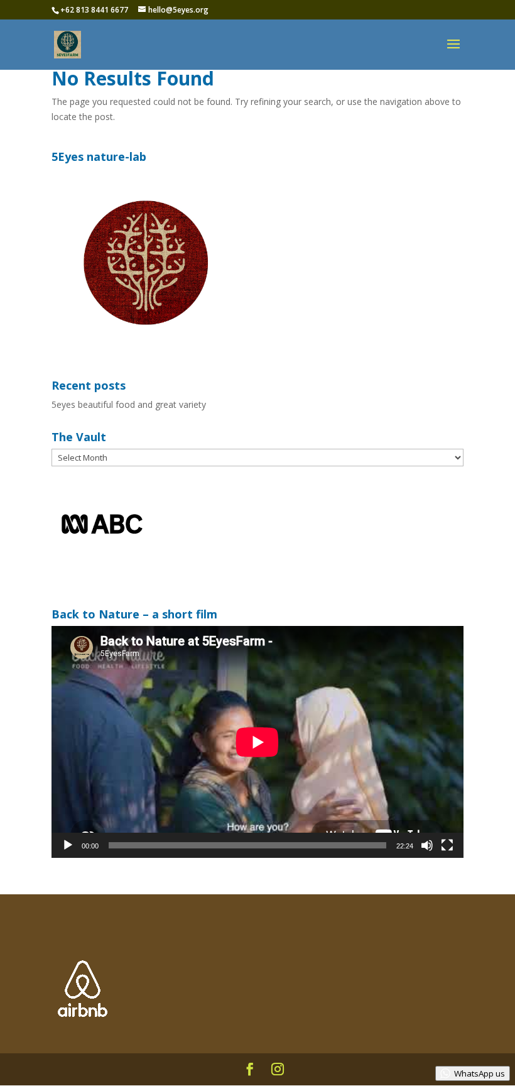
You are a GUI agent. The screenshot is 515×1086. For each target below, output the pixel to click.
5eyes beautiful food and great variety (129, 404)
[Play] (68, 845)
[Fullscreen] (447, 845)
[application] (258, 742)
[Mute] (427, 845)
